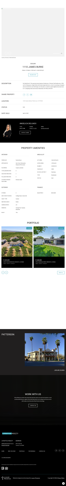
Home (3, 451)
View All (61, 272)
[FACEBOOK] (56, 450)
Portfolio (22, 451)
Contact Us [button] (33, 405)
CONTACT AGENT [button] (25, 132)
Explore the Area (59, 370)
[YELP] (63, 450)
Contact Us (42, 451)
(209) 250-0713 (5, 443)
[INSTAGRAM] (59, 450)
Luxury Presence (35, 478)
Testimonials (31, 451)
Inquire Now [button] (33, 74)
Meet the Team (11, 451)
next (9, 53)
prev (6, 53)
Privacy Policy (60, 478)
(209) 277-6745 (33, 128)
